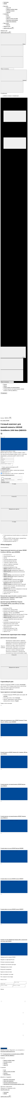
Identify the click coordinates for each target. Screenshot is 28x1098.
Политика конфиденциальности (7, 475)
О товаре (14, 483)
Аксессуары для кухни (11, 228)
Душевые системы (10, 200)
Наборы (8, 318)
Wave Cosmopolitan (12, 290)
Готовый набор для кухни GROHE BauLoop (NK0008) (12, 848)
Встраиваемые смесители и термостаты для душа (11, 191)
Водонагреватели (10, 162)
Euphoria (10, 275)
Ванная (7, 151)
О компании (6, 13)
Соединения (9, 313)
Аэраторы (12, 301)
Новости (8, 24)
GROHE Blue (13, 278)
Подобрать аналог (5, 482)
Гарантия (8, 12)
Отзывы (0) (14, 496)
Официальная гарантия (14, 509)
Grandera (8, 278)
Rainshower (8, 279)
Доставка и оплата (10, 10)
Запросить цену (6, 26)
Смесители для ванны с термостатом (11, 154)
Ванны (7, 160)
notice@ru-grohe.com (5, 1089)
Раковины (8, 152)
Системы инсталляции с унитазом (10, 269)
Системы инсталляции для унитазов (10, 266)
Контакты (8, 17)
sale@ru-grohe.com (7, 28)
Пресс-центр (6, 23)
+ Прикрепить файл (5, 468)
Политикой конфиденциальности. (8, 1051)
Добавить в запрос (14, 438)
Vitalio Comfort (9, 289)
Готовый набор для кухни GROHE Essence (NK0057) (12, 909)
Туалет (7, 241)
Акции (4, 335)
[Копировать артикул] (10, 418)
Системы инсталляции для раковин (10, 263)
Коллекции (8, 273)
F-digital (13, 276)
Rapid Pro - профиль (10, 295)
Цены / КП (8, 7)
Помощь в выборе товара (11, 9)
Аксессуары (9, 242)
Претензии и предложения (12, 20)
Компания (5, 341)
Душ (7, 183)
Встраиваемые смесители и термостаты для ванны (11, 165)
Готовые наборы (9, 245)
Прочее (11, 309)
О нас (7, 15)
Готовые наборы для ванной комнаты (10, 325)
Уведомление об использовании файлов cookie (13, 1084)
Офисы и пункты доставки (12, 18)
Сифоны (8, 310)
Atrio (7, 275)
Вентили (8, 303)
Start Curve (12, 287)
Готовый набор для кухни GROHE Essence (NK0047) (12, 878)
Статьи (4, 344)
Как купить (5, 6)
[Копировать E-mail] (13, 28)
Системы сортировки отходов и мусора (11, 232)
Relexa (8, 287)
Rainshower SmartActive (11, 284)
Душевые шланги (10, 202)
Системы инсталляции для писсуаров (10, 260)
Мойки (7, 230)
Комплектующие (9, 247)
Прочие (7, 292)
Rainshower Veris (9, 285)
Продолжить (4, 1048)
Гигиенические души (10, 244)
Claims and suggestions (11, 21)
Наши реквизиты (7, 1074)
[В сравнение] (1, 924)
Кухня (7, 213)
